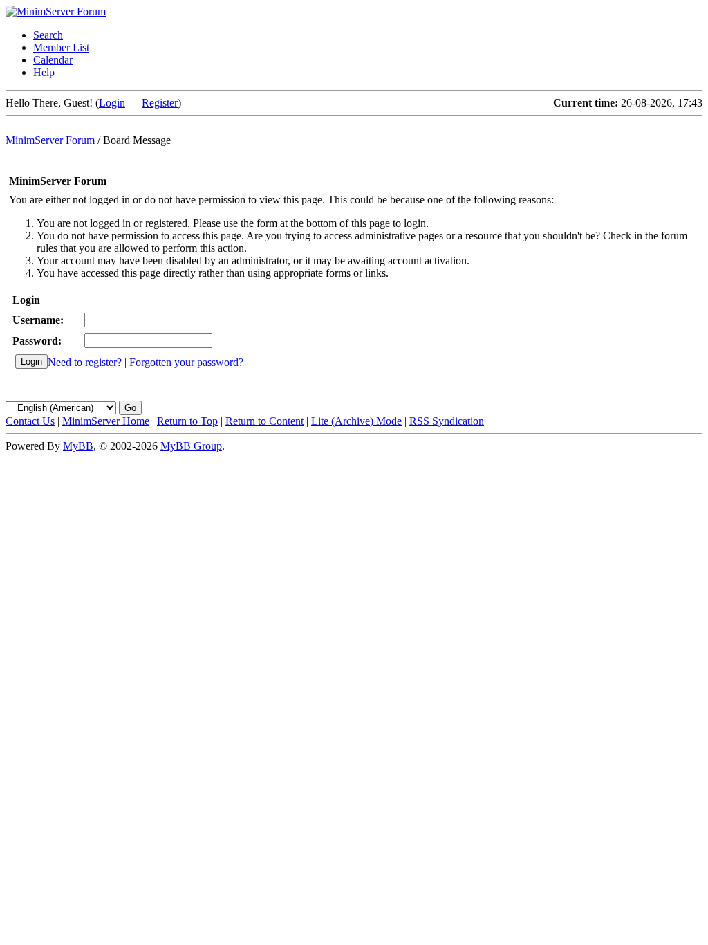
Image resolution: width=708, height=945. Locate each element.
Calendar (53, 60)
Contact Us (30, 421)
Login (112, 103)
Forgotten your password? (186, 362)
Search (48, 35)
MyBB (78, 446)
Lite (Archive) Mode (356, 421)
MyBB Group (191, 446)
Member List (61, 47)
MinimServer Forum (50, 140)
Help (44, 72)
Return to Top (187, 421)
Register (160, 103)
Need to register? (85, 362)
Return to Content (264, 421)
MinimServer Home (105, 421)
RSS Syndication (446, 421)
